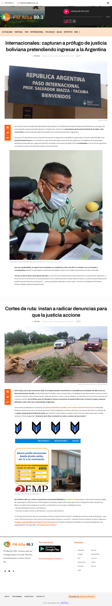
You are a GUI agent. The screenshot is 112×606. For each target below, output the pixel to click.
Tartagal (18, 32)
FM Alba (37, 56)
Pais (26, 32)
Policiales (50, 32)
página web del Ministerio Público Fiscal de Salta (35, 522)
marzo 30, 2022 (47, 56)
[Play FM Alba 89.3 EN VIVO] (66, 11)
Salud (59, 32)
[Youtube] (9, 571)
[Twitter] (5, 571)
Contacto (40, 596)
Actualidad (7, 32)
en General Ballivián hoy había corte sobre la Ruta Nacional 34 (67, 407)
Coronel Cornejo (71, 499)
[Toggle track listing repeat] (74, 21)
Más (76, 32)
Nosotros (29, 596)
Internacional (36, 32)
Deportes (68, 32)
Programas (17, 596)
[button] (108, 3)
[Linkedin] (13, 571)
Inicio (7, 596)
